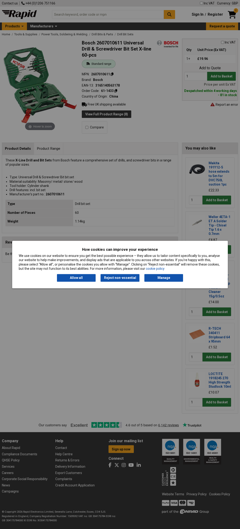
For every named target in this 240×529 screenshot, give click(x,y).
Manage (164, 278)
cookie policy (155, 268)
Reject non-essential (120, 278)
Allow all (76, 278)
